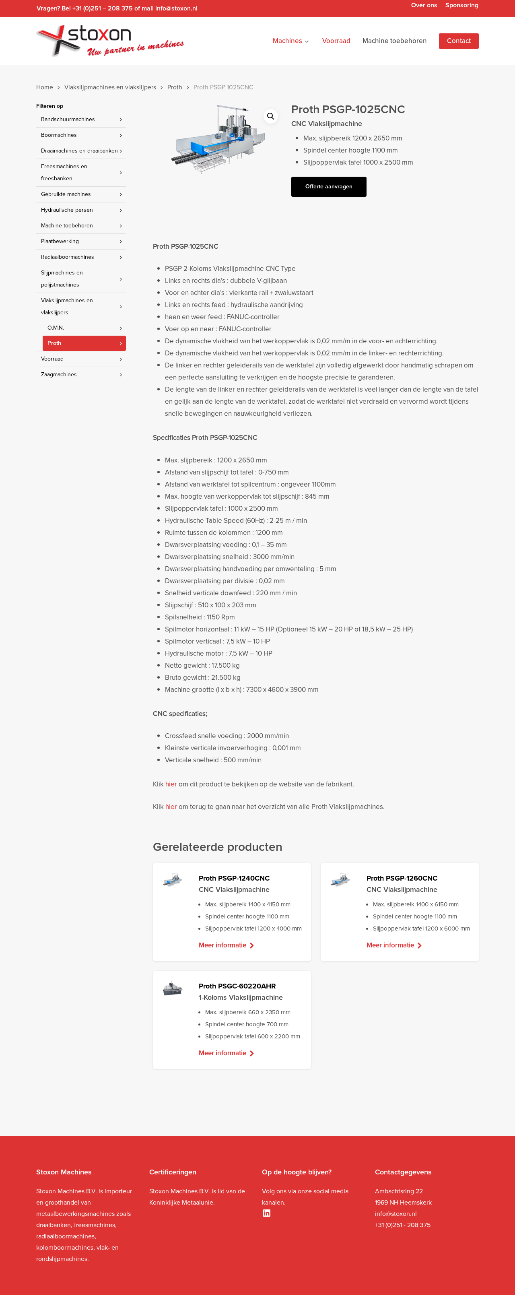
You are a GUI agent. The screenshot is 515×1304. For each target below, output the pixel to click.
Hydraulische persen (67, 210)
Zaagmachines (59, 374)
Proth (174, 87)
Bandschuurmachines (68, 119)
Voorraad (52, 359)
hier (171, 784)
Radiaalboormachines (67, 257)
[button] (271, 116)
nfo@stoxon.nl (397, 1213)
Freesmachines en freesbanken (64, 172)
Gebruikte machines (66, 194)
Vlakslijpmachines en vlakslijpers (110, 87)
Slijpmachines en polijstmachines (62, 278)
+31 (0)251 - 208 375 (403, 1225)
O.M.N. (55, 328)
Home (44, 87)
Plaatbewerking (60, 241)
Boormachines (59, 135)
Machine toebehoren (67, 225)
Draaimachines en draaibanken (79, 150)
